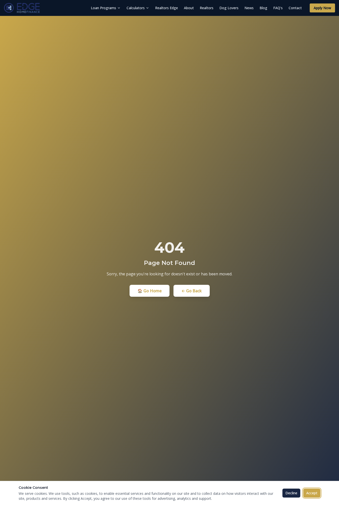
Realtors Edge (166, 7)
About (189, 7)
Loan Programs (103, 7)
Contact (295, 7)
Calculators (136, 7)
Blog (263, 7)
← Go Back (191, 291)
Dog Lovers (228, 7)
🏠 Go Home (149, 291)
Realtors (206, 7)
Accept (311, 493)
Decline (291, 493)
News (249, 7)
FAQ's (278, 7)
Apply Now (322, 7)
